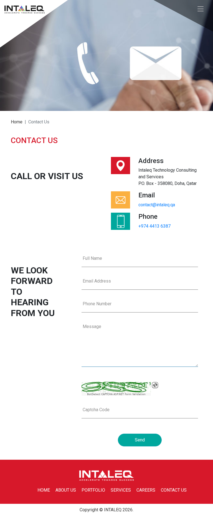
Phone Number (97, 303)
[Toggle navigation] (200, 9)
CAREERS (145, 490)
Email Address (97, 281)
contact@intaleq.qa (156, 204)
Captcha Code (96, 409)
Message (92, 326)
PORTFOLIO (93, 490)
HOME (43, 490)
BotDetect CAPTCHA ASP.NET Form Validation (116, 394)
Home (16, 121)
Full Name (92, 258)
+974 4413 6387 (154, 226)
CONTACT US (174, 490)
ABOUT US (65, 490)
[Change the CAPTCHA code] (155, 385)
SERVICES (121, 490)
